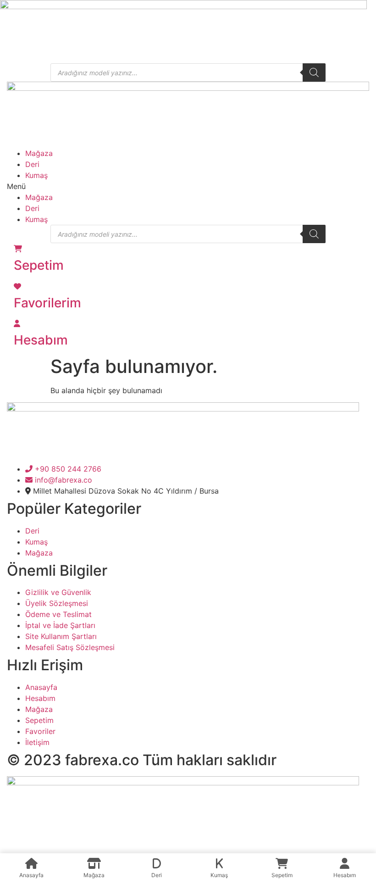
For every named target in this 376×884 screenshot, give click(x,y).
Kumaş (36, 175)
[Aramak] (314, 72)
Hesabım (41, 340)
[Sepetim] (18, 248)
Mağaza (39, 153)
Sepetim (39, 265)
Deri (32, 164)
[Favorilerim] (17, 286)
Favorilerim (47, 303)
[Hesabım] (17, 323)
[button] (188, 186)
